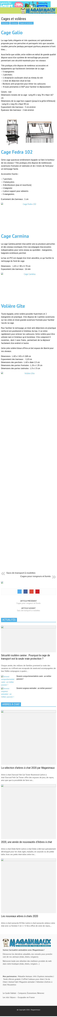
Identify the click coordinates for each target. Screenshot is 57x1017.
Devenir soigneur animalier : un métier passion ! (34, 688)
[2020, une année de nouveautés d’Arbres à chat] (28, 811)
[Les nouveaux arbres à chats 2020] (28, 885)
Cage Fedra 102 (17, 152)
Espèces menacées (45, 976)
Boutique (5, 23)
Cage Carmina (15, 236)
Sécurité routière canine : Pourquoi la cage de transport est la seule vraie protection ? (25, 657)
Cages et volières (26, 23)
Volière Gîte (13, 306)
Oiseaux (14, 23)
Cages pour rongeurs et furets (35, 576)
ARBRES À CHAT (11, 704)
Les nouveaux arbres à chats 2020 (19, 916)
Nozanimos (11, 984)
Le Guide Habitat (9, 993)
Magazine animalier (27, 982)
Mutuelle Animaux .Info (27, 976)
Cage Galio (12, 32)
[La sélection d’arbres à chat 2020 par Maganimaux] (28, 737)
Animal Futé (13, 982)
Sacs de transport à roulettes (20, 573)
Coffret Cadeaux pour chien (33, 979)
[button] (10, 11)
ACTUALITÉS (9, 619)
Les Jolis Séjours (9, 997)
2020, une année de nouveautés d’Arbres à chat (26, 842)
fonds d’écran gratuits (11, 979)
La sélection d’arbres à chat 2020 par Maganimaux (28, 767)
